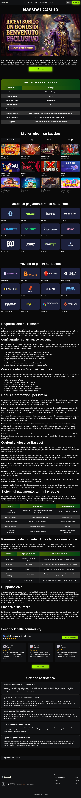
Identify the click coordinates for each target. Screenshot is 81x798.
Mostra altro (40, 666)
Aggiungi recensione (70, 637)
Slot (69, 139)
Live (29, 139)
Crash (49, 139)
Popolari (9, 139)
